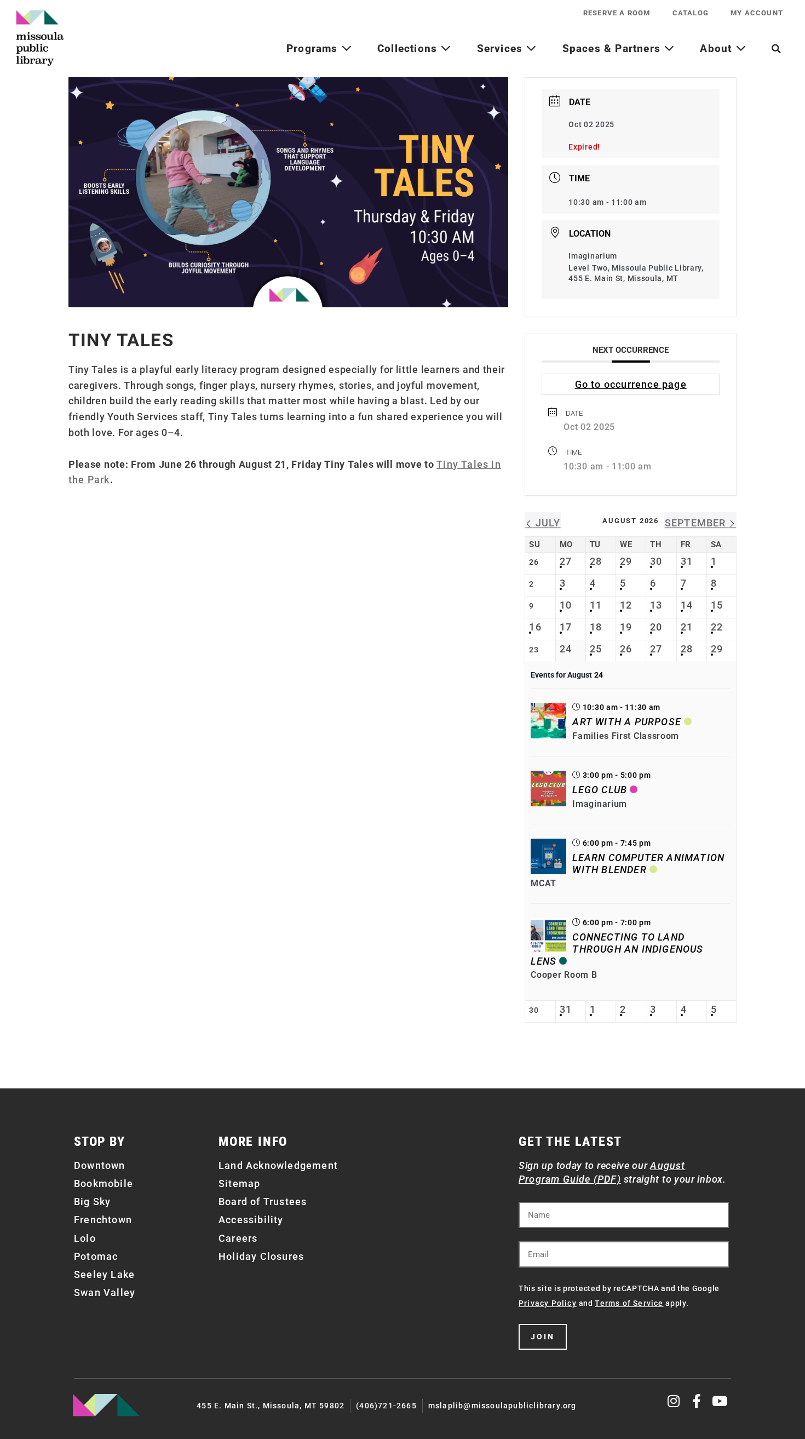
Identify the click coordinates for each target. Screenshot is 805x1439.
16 (535, 627)
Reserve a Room (617, 13)
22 (717, 627)
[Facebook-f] (697, 1401)
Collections (408, 48)
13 (656, 605)
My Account (757, 13)
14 (687, 605)
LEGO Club (599, 789)
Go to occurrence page (631, 384)
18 (596, 627)
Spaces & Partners (613, 48)
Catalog (690, 13)
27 (566, 561)
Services (501, 48)
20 (656, 627)
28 (596, 561)
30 (656, 561)
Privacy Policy (548, 1303)
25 (596, 649)
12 (626, 605)
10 (566, 605)
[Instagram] (674, 1401)
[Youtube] (720, 1401)
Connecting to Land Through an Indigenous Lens (617, 948)
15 (717, 605)
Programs (313, 48)
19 (626, 627)
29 (626, 561)
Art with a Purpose (626, 721)
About (717, 48)
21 (687, 627)
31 (687, 561)
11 (596, 605)
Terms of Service (629, 1303)
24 (566, 649)
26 (626, 649)
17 (566, 627)
